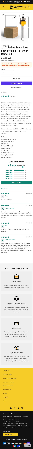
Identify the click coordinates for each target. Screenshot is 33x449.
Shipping (3, 60)
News (5, 401)
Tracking (5, 397)
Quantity (3, 69)
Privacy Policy (7, 389)
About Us (6, 370)
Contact (5, 393)
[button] (3, 7)
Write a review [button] (16, 182)
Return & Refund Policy (9, 378)
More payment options (16, 87)
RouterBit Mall (13, 439)
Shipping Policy (7, 374)
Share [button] (5, 92)
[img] (5, 193)
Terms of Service (8, 385)
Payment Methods (8, 382)
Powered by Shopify (22, 439)
